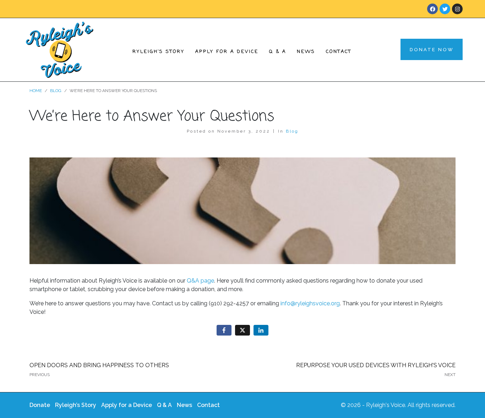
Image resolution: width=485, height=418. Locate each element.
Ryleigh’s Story (158, 51)
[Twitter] (445, 9)
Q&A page (200, 280)
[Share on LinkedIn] (261, 330)
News (306, 51)
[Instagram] (457, 9)
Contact (339, 51)
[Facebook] (432, 9)
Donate (39, 405)
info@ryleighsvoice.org (310, 303)
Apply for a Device (226, 51)
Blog (292, 131)
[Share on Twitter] (242, 330)
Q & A (277, 51)
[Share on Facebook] (224, 330)
